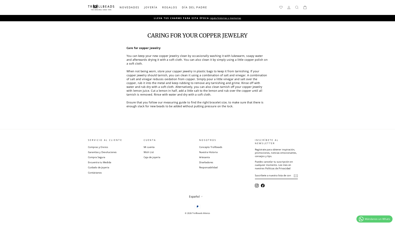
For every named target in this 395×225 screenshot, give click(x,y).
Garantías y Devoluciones (102, 152)
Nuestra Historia (208, 152)
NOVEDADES (129, 7)
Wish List (149, 152)
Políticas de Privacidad (278, 168)
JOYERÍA (151, 7)
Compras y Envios (98, 147)
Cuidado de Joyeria (98, 167)
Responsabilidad (208, 167)
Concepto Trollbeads (210, 147)
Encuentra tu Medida (99, 162)
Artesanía (204, 157)
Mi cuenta (149, 147)
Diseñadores (206, 162)
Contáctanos (95, 172)
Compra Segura (96, 157)
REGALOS (169, 7)
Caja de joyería (152, 157)
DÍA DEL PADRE (194, 7)
